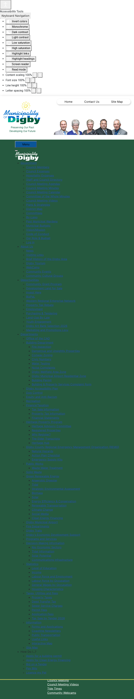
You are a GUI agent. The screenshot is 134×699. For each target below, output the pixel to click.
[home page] (22, 113)
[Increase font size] (33, 80)
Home (68, 101)
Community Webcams (61, 692)
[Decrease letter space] (33, 90)
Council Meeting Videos (63, 684)
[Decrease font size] (27, 80)
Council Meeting (58, 680)
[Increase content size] (40, 75)
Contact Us (91, 101)
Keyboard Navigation (15, 15)
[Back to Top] (128, 692)
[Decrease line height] (29, 85)
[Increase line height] (34, 85)
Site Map (117, 101)
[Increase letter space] (39, 90)
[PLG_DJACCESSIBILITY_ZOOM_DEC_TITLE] (35, 75)
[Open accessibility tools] (5, 4)
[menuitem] (29, 163)
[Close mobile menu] (16, 150)
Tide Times (54, 688)
